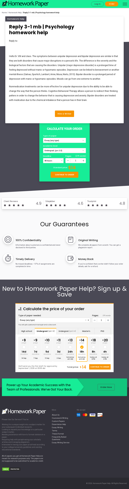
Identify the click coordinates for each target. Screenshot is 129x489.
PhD (102, 331)
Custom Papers (58, 421)
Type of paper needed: (29, 315)
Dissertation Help (59, 424)
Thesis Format (58, 434)
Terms (54, 431)
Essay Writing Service (60, 443)
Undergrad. (46, 331)
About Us (55, 415)
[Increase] (83, 160)
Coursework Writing (60, 418)
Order (112, 4)
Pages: (95, 315)
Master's (86, 331)
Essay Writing (57, 427)
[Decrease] (68, 160)
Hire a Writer (64, 113)
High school (26, 331)
